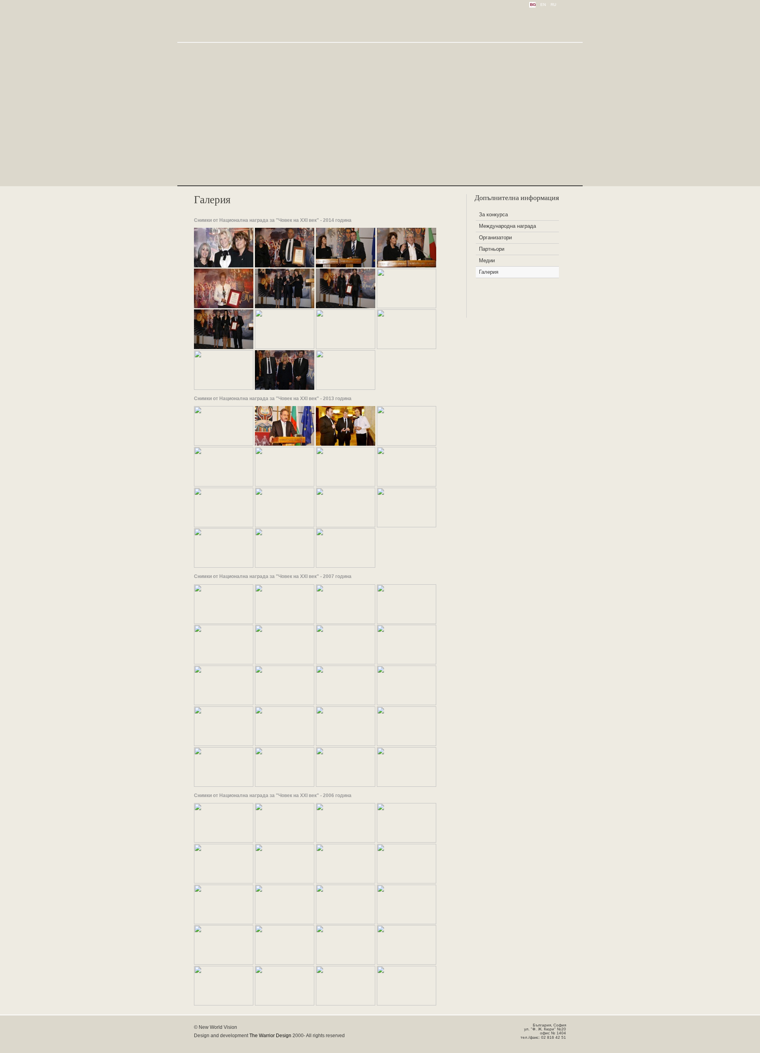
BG (533, 4)
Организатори (495, 237)
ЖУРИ (494, 22)
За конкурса (493, 214)
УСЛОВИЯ (457, 22)
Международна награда (507, 226)
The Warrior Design (270, 1035)
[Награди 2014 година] (223, 266)
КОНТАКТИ (532, 22)
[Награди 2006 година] (223, 841)
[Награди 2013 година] (223, 444)
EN (543, 4)
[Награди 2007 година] (223, 622)
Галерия (488, 272)
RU (553, 4)
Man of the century (237, 23)
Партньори (491, 249)
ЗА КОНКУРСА (406, 22)
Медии (487, 260)
